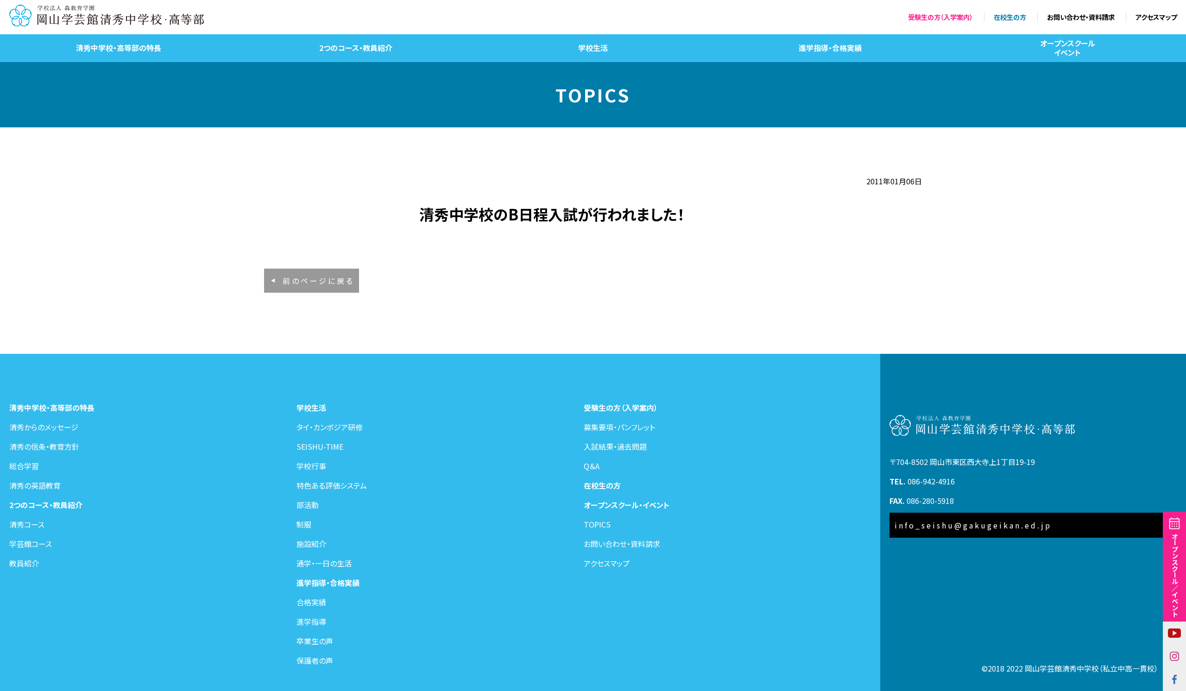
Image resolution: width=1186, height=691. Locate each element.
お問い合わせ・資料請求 (1081, 17)
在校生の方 (1010, 17)
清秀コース (26, 524)
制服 (303, 524)
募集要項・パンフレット (619, 427)
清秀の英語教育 (35, 485)
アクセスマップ (1156, 17)
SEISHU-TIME (319, 446)
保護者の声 (314, 660)
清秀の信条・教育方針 (44, 446)
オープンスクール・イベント (626, 504)
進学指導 (311, 621)
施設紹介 (311, 543)
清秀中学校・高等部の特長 (118, 47)
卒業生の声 (314, 641)
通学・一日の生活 (324, 563)
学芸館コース (30, 543)
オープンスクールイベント (1067, 47)
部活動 (307, 504)
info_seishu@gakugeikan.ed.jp (973, 525)
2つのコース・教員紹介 (355, 47)
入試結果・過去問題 (615, 446)
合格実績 (311, 602)
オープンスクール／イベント (1175, 575)
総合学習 (24, 465)
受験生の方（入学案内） (940, 17)
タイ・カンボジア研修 (329, 427)
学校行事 (311, 465)
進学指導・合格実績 (830, 47)
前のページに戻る (318, 280)
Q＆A (591, 465)
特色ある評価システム (331, 485)
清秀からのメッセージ (43, 427)
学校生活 (593, 47)
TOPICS (597, 524)
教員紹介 (24, 563)
